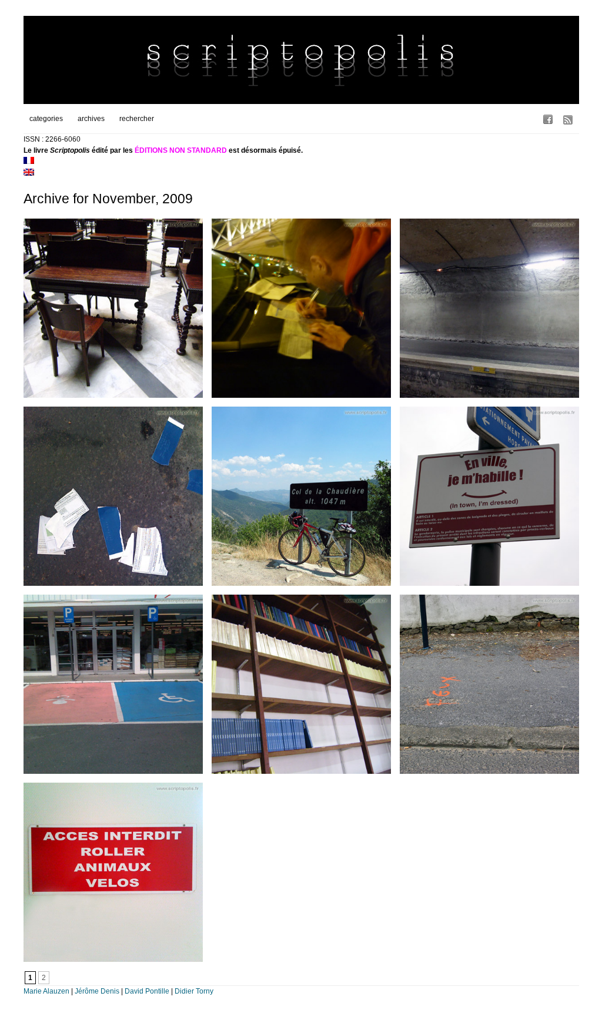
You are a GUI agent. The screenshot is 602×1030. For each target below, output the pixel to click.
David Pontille (147, 991)
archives (91, 119)
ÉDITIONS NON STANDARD (181, 150)
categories (46, 119)
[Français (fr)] (29, 161)
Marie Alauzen (46, 991)
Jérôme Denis (97, 991)
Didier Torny (194, 991)
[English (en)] (29, 173)
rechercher (136, 119)
